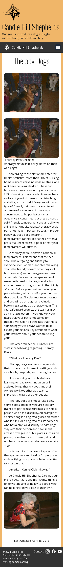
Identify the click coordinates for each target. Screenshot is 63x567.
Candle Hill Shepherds (30, 27)
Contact (39, 551)
